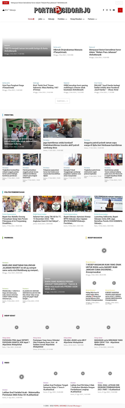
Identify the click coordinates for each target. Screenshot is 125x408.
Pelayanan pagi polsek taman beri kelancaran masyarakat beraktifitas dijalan (51, 173)
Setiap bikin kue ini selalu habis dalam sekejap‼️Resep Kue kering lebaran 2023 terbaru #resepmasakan (94, 296)
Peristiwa (7, 136)
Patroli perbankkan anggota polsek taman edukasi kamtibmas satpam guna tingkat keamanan (30, 173)
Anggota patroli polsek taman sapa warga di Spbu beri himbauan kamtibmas (103, 143)
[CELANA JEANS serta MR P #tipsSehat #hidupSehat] (78, 327)
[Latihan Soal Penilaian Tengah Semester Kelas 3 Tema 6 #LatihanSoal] (55, 373)
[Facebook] (103, 10)
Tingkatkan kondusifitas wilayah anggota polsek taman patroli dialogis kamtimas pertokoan (10, 173)
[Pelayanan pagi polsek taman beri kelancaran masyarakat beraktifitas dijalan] (52, 159)
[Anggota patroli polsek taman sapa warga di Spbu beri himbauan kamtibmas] (103, 128)
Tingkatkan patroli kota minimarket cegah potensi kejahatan (92, 172)
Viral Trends (98, 83)
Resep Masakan (91, 262)
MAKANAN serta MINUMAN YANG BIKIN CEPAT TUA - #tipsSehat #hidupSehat (108, 342)
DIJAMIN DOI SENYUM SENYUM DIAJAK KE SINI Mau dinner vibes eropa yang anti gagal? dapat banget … (31, 294)
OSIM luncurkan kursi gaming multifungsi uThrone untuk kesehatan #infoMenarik (76, 87)
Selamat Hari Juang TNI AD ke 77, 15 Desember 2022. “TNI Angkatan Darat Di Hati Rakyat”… (47, 219)
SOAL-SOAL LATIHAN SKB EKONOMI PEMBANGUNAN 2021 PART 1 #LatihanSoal (109, 387)
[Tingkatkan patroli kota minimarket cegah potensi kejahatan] (93, 159)
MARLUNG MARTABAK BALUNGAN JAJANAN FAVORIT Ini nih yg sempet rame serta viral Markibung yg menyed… (20, 267)
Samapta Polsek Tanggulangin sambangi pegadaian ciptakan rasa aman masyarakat (72, 173)
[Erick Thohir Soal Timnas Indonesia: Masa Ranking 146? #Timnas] (47, 72)
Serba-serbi (57, 47)
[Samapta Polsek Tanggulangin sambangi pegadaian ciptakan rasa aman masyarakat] (73, 159)
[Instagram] (107, 10)
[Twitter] (110, 10)
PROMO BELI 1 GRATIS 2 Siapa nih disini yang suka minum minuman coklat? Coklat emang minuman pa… (11, 294)
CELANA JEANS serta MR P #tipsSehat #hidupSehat (75, 341)
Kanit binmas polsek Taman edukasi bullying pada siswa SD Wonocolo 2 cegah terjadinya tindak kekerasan (113, 173)
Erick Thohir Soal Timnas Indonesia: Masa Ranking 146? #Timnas (45, 87)
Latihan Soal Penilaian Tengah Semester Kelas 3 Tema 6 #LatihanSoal (55, 387)
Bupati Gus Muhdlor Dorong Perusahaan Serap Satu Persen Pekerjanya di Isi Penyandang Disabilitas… (15, 220)
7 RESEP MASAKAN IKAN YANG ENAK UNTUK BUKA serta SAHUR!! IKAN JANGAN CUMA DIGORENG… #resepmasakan (103, 268)
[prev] (117, 2)
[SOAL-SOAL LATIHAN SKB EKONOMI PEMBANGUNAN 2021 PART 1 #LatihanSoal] (110, 373)
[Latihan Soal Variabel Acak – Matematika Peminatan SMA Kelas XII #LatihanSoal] (21, 376)
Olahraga (36, 83)
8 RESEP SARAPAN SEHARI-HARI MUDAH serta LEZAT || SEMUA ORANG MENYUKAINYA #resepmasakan (113, 296)
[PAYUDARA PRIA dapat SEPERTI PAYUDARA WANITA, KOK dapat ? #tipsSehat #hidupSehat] (16, 327)
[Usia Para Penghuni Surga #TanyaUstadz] (16, 72)
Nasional (7, 45)
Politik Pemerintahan (9, 214)
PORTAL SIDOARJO (60, 406)
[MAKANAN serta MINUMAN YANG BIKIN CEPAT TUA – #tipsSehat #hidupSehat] (108, 327)
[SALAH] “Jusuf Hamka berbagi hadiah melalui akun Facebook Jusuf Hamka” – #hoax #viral (107, 87)
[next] (121, 2)
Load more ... (61, 101)
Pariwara (5, 262)
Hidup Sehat (6, 337)
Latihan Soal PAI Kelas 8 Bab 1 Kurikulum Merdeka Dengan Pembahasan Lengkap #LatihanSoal (83, 388)
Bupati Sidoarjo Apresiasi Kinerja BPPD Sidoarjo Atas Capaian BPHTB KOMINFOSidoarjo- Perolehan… (77, 220)
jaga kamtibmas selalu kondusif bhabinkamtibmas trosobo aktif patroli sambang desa (61, 145)
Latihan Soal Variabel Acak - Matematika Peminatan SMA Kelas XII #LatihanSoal (21, 393)
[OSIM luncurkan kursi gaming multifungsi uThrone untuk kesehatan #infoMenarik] (78, 72)
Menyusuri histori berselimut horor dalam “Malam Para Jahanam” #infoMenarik (39, 3)
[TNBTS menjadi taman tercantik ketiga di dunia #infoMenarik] (26, 40)
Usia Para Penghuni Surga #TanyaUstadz (13, 86)
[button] (120, 10)
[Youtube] (113, 10)
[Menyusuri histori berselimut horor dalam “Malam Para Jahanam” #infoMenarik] (106, 35)
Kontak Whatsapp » (74, 406)
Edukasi (4, 389)
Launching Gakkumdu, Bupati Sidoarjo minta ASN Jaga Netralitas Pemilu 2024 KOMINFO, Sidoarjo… (108, 220)
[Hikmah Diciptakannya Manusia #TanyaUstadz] (70, 35)
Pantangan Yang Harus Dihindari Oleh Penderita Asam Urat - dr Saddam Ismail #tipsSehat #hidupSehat (46, 343)
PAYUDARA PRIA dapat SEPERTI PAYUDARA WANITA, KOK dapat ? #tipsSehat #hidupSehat (16, 342)
